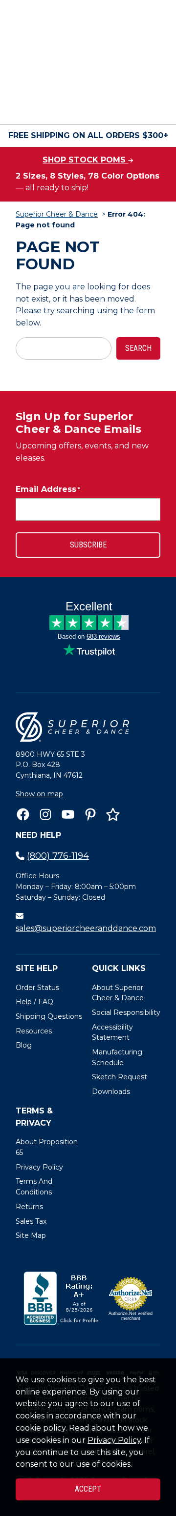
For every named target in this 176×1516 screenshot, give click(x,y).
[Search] (149, 80)
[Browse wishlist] (80, 107)
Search (138, 348)
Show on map (39, 793)
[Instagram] (45, 814)
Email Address (48, 489)
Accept (88, 1489)
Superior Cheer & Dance (57, 214)
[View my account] (53, 107)
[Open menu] (150, 107)
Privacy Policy (114, 1440)
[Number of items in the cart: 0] (107, 107)
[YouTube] (68, 814)
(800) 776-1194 (58, 855)
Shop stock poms (85, 159)
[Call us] (25, 107)
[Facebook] (23, 814)
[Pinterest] (90, 814)
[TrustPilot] (113, 814)
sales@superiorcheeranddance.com (86, 928)
